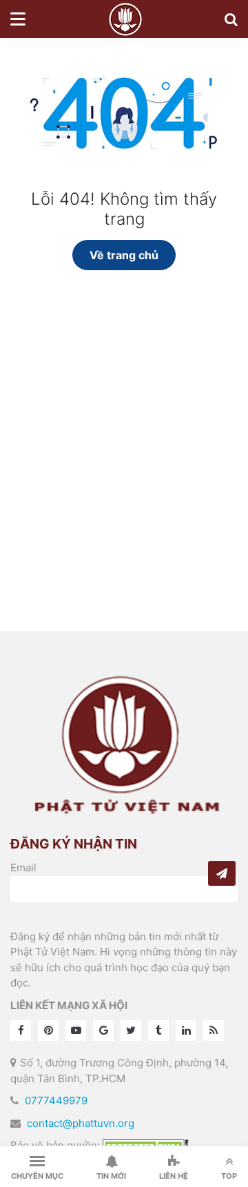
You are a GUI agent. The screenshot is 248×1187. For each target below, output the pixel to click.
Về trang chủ (124, 255)
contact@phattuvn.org (80, 1123)
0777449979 (56, 1100)
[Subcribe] (222, 873)
